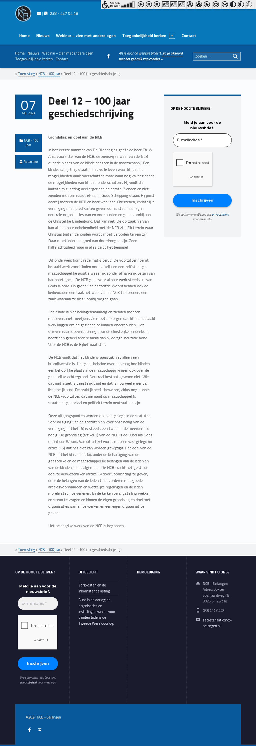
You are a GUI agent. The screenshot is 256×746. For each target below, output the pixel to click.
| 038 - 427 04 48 (59, 13)
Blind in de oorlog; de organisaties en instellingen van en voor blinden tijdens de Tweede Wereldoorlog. (96, 611)
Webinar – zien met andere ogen (86, 36)
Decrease (174, 5)
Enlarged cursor (208, 5)
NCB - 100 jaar (31, 142)
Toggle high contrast (234, 5)
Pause (150, 5)
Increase (166, 5)
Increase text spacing (217, 5)
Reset (182, 5)
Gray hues (200, 5)
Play (142, 5)
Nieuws (43, 36)
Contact (189, 36)
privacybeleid (220, 214)
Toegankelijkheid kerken (144, 36)
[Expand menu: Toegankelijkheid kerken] (172, 36)
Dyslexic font (191, 5)
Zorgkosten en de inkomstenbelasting (94, 588)
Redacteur (31, 161)
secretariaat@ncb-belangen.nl (217, 623)
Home (24, 36)
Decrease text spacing (226, 5)
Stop (158, 5)
